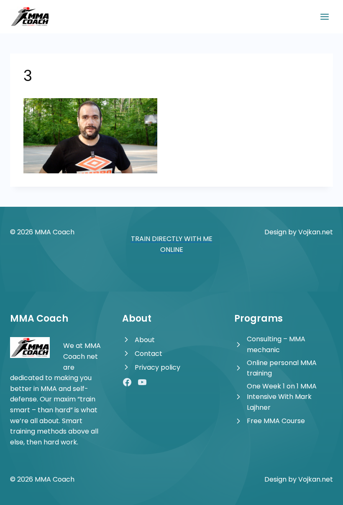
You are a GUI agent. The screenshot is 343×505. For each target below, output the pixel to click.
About (145, 340)
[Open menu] (324, 16)
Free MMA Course (276, 421)
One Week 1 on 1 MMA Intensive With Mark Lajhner (282, 396)
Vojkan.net (315, 232)
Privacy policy (157, 367)
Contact (148, 353)
